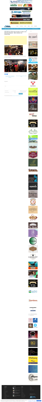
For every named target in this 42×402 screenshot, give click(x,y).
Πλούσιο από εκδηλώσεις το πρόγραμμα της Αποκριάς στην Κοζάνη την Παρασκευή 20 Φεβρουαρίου (9, 77)
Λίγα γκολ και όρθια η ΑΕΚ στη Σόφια (17, 388)
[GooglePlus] (36, 28)
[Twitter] (35, 28)
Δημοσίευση (20, 93)
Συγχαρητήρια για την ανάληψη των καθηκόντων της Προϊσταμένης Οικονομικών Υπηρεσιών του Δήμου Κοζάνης (16, 393)
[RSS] (37, 28)
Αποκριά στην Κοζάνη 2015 (7, 30)
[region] (21, 400)
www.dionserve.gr (32, 315)
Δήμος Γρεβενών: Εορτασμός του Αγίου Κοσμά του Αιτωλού (18, 390)
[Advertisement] (15, 40)
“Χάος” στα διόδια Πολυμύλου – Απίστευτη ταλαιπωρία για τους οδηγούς (17, 396)
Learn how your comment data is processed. (16, 95)
